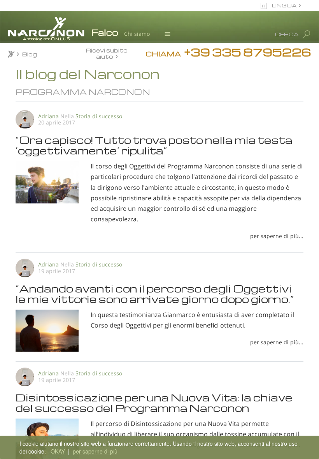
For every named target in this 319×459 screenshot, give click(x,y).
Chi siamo (137, 33)
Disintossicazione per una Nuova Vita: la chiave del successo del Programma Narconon (154, 402)
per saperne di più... (276, 236)
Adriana (48, 116)
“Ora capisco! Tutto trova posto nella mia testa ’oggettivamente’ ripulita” (154, 144)
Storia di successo (98, 116)
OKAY (58, 451)
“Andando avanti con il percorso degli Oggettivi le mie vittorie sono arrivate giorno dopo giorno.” (155, 293)
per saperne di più (95, 451)
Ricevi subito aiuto (107, 53)
